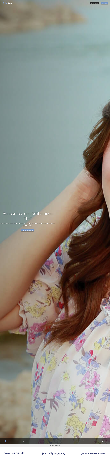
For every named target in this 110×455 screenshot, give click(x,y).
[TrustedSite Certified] (105, 441)
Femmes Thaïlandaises (55, 445)
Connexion (104, 3)
